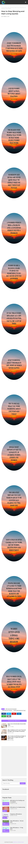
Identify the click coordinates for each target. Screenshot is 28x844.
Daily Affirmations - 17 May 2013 (16, 828)
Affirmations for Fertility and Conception (17, 801)
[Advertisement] (14, 761)
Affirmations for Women (7, 710)
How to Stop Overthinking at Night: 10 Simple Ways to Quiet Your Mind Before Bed (17, 737)
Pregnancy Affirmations (16, 814)
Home (2, 7)
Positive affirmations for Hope (10, 7)
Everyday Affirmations (18, 842)
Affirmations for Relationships (17, 807)
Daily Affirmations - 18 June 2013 (16, 821)
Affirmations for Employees (11, 709)
